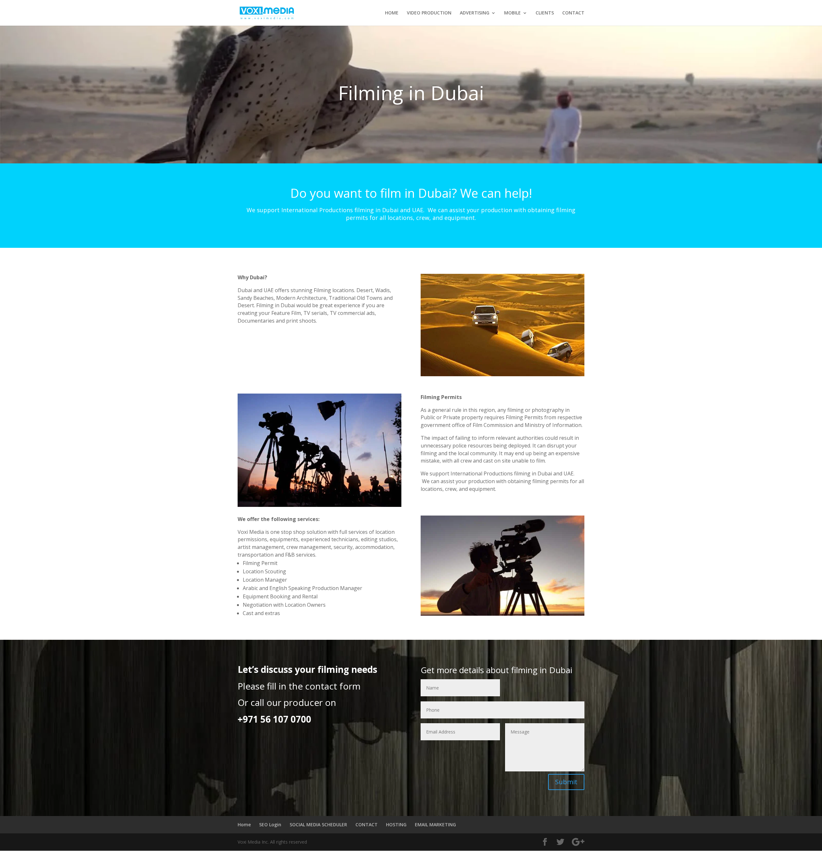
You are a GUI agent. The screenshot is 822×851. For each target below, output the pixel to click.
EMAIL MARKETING (435, 824)
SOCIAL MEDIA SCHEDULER (318, 824)
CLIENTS (545, 13)
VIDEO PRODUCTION (429, 13)
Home (244, 824)
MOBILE (512, 13)
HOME (391, 13)
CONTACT (573, 13)
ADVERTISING (474, 13)
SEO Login (270, 824)
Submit (566, 781)
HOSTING (396, 824)
